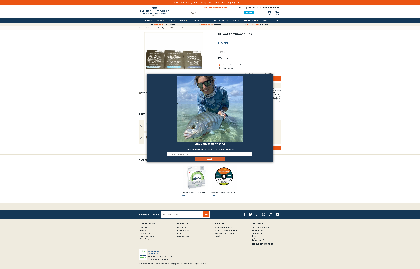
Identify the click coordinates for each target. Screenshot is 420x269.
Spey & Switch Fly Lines (160, 28)
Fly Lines (148, 28)
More (265, 20)
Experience (258, 24)
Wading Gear (250, 20)
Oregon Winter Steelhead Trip (224, 233)
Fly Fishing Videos (183, 236)
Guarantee (164, 24)
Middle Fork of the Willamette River (226, 230)
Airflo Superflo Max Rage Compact (193, 192)
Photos (179, 233)
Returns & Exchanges (147, 236)
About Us (241, 7)
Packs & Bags (220, 20)
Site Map (143, 242)
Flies (235, 20)
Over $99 (211, 24)
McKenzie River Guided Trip (224, 227)
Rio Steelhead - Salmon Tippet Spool (223, 192)
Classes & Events (183, 230)
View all (217, 236)
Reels (171, 20)
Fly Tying (146, 20)
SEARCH (249, 13)
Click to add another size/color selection (237, 65)
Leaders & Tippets (199, 20)
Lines (182, 20)
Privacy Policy (144, 239)
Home (141, 28)
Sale (276, 20)
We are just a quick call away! (262, 240)
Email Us (256, 236)
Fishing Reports (182, 227)
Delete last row (228, 68)
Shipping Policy (145, 233)
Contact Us (143, 227)
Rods (159, 20)
